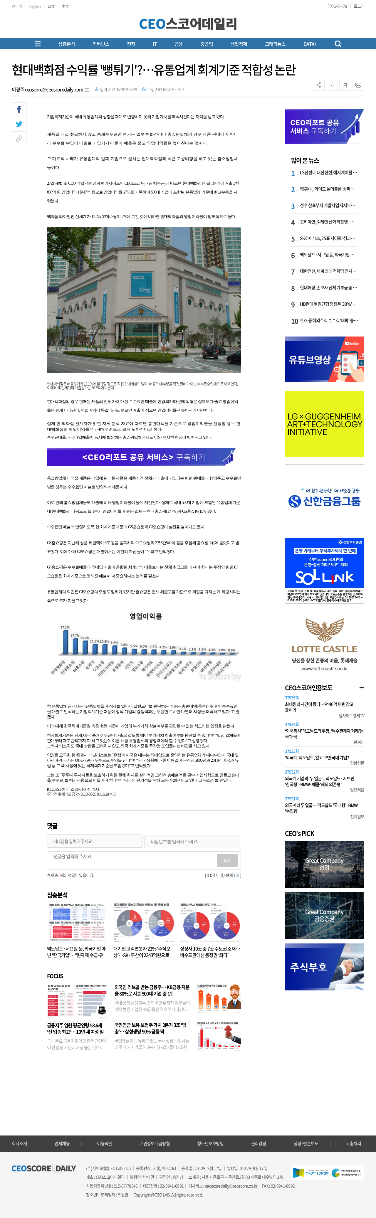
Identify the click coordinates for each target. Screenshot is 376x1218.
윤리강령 (258, 1143)
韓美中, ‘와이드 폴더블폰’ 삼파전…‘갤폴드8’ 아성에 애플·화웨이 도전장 (329, 189)
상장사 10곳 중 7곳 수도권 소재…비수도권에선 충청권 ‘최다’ (210, 951)
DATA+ (310, 43)
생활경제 (239, 43)
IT (155, 43)
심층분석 (66, 43)
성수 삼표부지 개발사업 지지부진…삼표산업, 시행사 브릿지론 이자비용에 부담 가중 (329, 205)
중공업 (206, 43)
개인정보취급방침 (155, 1143)
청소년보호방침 (210, 1143)
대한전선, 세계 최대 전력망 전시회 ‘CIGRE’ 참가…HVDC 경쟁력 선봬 (329, 271)
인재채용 (62, 1143)
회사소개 (19, 1143)
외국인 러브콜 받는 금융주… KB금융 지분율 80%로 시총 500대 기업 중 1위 (152, 990)
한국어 (17, 6)
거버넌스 (101, 43)
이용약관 (104, 1143)
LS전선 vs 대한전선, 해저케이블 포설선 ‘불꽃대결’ (329, 172)
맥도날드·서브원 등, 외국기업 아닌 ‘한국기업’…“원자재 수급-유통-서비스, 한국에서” (76, 955)
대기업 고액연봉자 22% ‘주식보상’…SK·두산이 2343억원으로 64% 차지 (141, 955)
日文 (51, 6)
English (35, 6)
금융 (178, 43)
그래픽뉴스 (275, 43)
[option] (324, 424)
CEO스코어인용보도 (308, 687)
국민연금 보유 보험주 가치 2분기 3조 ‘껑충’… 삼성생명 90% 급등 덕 (150, 1028)
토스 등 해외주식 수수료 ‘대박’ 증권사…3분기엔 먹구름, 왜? (329, 320)
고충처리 (353, 1143)
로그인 (359, 6)
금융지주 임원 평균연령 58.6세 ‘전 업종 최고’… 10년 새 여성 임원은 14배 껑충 (75, 1032)
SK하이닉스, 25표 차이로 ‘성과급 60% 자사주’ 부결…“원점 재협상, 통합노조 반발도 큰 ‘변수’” (329, 238)
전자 (131, 43)
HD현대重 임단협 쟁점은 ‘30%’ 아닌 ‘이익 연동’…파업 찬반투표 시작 (329, 304)
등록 (227, 860)
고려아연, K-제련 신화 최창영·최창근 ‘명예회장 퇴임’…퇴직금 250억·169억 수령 (329, 221)
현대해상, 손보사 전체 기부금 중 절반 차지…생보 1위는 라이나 (329, 287)
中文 (65, 6)
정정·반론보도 (305, 1143)
